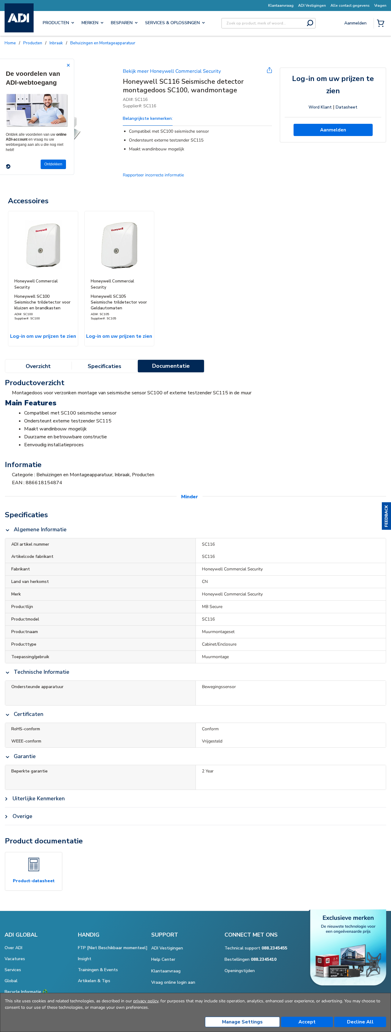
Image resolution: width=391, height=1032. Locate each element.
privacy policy (145, 1001)
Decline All (360, 1022)
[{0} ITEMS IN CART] (382, 24)
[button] (386, 516)
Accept (307, 1022)
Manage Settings (242, 1022)
